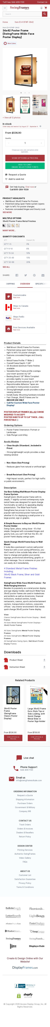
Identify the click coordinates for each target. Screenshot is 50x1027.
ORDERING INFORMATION (25, 791)
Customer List (25, 875)
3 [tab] (29, 92)
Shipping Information (25, 799)
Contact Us (42, 2)
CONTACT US (25, 821)
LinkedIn (32, 1015)
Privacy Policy (25, 883)
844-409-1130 (18, 2)
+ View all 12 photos (11, 118)
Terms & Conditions (25, 887)
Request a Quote (25, 795)
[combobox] (25, 14)
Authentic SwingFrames (25, 854)
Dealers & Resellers (25, 833)
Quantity (8, 138)
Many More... (9, 230)
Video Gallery (25, 858)
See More (7, 212)
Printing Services (25, 850)
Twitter (17, 1015)
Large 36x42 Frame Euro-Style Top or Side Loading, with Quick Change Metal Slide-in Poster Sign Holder (37, 715)
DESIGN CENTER (25, 846)
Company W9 (25, 811)
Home (5, 22)
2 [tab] (25, 92)
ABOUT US (25, 871)
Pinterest (25, 1015)
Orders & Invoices (25, 829)
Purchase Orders (25, 803)
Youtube (39, 1015)
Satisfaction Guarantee (25, 879)
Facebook (10, 1015)
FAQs (25, 862)
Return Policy (25, 837)
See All (6, 267)
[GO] (44, 14)
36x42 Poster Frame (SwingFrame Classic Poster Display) (10, 713)
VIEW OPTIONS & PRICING (13, 738)
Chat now (29, 187)
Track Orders (25, 825)
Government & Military (25, 807)
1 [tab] (21, 92)
